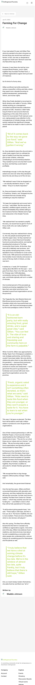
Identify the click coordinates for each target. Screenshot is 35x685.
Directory (22, 676)
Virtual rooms (23, 682)
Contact (3, 676)
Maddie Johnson (11, 28)
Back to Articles (9, 14)
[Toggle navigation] (32, 3)
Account (4, 673)
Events (21, 673)
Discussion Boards (25, 679)
